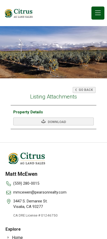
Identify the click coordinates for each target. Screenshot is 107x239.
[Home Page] (19, 13)
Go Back (85, 90)
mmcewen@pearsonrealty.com (39, 192)
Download (56, 122)
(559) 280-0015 (26, 183)
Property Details (28, 112)
